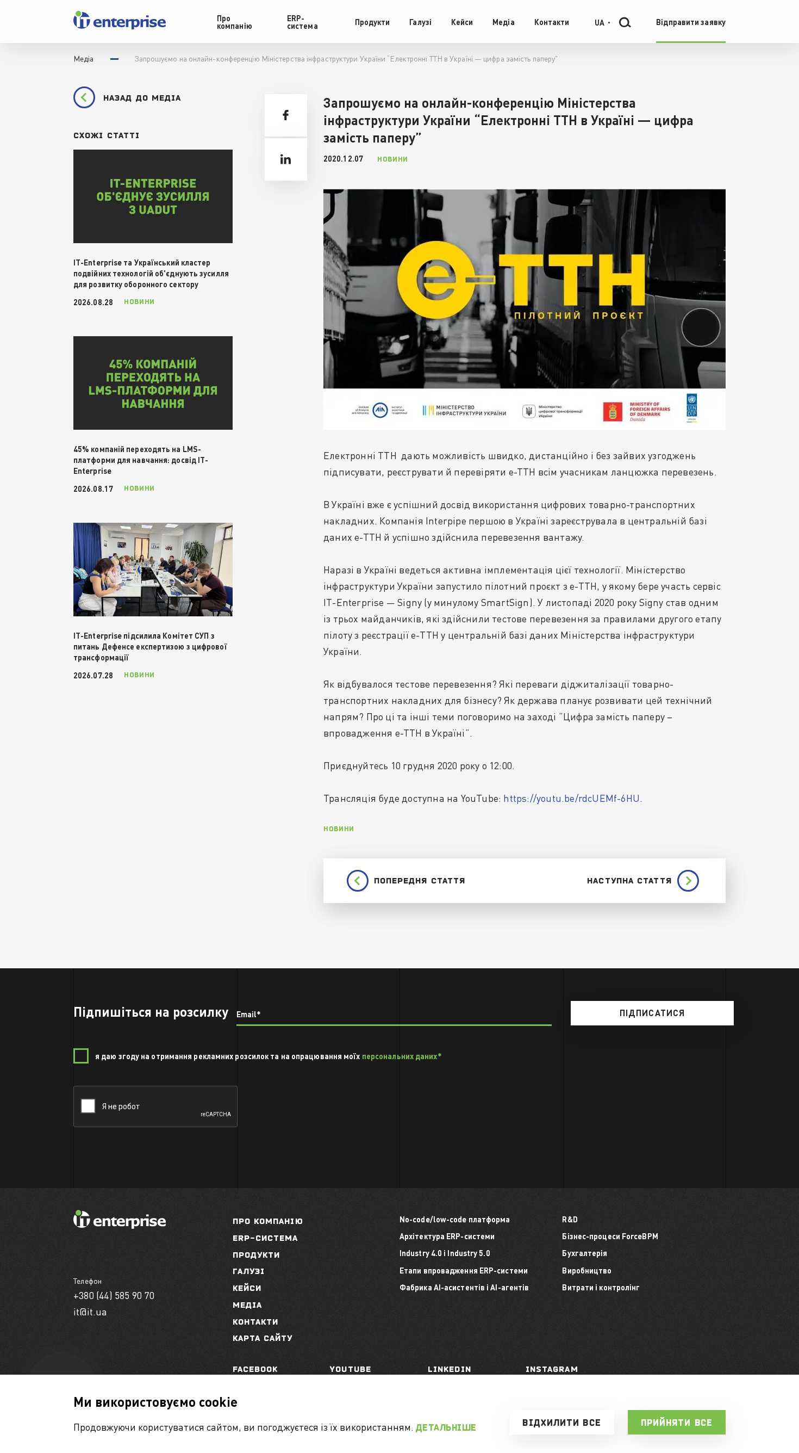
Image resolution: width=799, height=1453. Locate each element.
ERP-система (265, 1237)
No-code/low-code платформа (455, 1219)
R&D (569, 1219)
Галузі (249, 1271)
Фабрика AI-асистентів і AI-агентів (464, 1287)
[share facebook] (286, 115)
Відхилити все (561, 1422)
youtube (350, 1369)
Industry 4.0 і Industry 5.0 (445, 1253)
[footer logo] (119, 1225)
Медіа (248, 1304)
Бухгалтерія (584, 1253)
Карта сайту (263, 1338)
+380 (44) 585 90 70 (113, 1295)
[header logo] (119, 27)
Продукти (256, 1254)
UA (599, 21)
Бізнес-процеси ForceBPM (610, 1236)
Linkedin (449, 1369)
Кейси (247, 1288)
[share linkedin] (286, 159)
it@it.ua (90, 1311)
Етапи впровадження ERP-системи (464, 1270)
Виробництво (586, 1270)
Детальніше (446, 1427)
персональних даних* (402, 1056)
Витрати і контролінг (601, 1287)
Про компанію (268, 1221)
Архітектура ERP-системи (447, 1236)
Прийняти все (677, 1422)
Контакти (256, 1321)
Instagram (552, 1369)
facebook (255, 1369)
